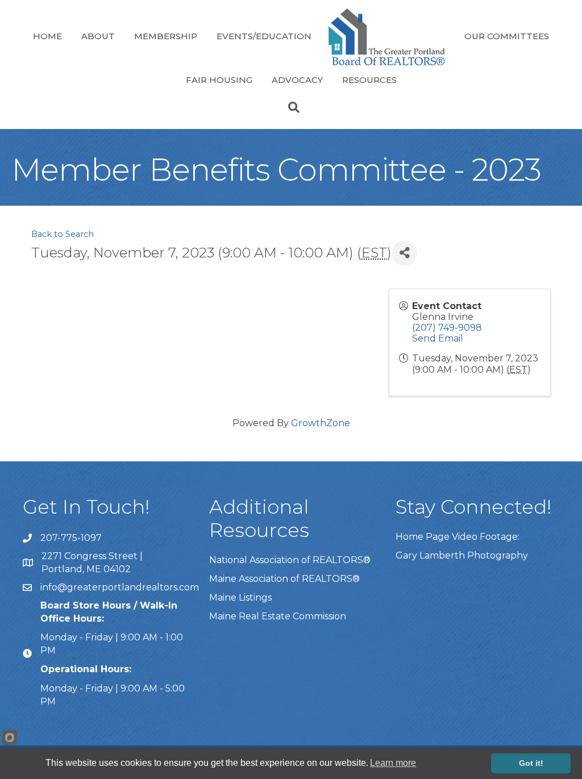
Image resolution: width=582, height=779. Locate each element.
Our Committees (506, 36)
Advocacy (297, 79)
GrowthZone (320, 423)
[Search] (291, 107)
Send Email (437, 338)
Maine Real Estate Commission (277, 616)
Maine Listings (240, 597)
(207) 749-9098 (447, 327)
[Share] (404, 253)
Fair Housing (219, 79)
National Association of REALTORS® (290, 560)
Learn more (393, 763)
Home (47, 36)
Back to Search (62, 234)
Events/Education (264, 36)
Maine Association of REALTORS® (284, 578)
